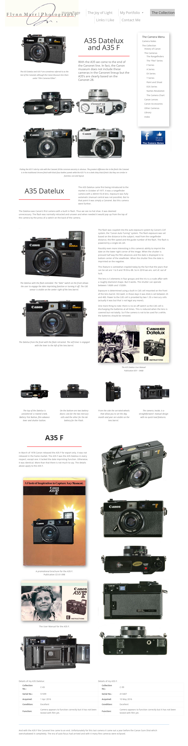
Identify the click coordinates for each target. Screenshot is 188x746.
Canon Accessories (153, 103)
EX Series (151, 73)
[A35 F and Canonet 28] (74, 117)
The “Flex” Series (155, 60)
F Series (150, 65)
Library (147, 112)
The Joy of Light (100, 12)
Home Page (71, 12)
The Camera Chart (155, 95)
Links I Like (105, 19)
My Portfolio (130, 12)
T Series (150, 78)
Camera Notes (149, 41)
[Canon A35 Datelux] (44, 65)
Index (147, 116)
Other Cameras (151, 108)
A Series (151, 69)
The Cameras (150, 53)
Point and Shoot (154, 82)
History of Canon (152, 48)
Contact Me (131, 19)
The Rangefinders (155, 56)
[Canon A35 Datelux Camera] (54, 280)
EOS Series (152, 86)
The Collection (163, 12)
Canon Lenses (151, 99)
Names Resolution (155, 90)
